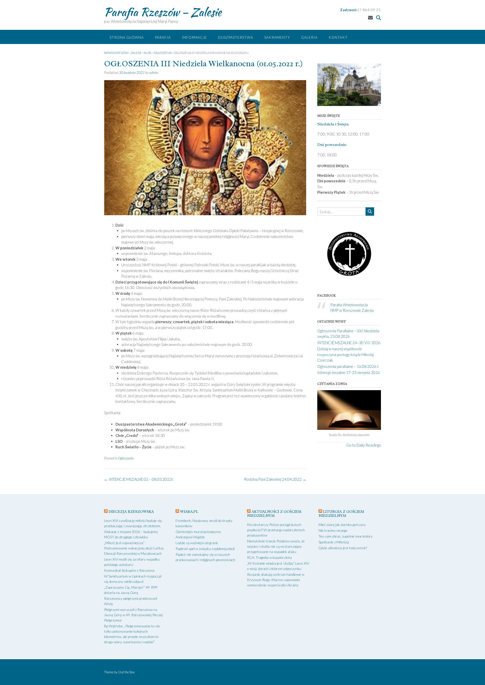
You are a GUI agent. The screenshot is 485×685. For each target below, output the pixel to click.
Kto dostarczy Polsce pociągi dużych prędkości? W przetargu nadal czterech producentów (276, 529)
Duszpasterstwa (235, 37)
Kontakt (338, 37)
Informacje (194, 37)
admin (153, 72)
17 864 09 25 (369, 10)
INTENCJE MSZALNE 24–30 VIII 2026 (348, 342)
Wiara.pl (189, 511)
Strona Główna (127, 37)
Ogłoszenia (126, 458)
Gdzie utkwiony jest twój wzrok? (343, 548)
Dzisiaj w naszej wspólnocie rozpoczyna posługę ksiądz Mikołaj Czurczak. (345, 354)
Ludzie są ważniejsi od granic (197, 543)
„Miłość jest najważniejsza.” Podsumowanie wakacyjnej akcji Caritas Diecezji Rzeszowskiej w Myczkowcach (134, 548)
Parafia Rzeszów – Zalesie (163, 12)
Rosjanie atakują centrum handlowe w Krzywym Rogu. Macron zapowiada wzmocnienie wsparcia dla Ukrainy (275, 579)
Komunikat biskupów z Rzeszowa (129, 570)
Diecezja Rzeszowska (131, 511)
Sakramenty (277, 37)
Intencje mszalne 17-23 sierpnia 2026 (348, 372)
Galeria (309, 37)
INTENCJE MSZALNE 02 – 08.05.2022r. (139, 479)
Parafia (163, 37)
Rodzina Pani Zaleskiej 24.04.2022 (275, 479)
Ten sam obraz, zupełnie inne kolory (346, 536)
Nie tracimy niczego (333, 530)
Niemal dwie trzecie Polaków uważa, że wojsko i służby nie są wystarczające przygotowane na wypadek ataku (276, 546)
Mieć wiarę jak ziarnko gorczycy (342, 524)
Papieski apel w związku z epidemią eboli (205, 548)
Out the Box (126, 672)
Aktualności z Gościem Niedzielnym (274, 513)
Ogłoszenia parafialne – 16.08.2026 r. (348, 366)
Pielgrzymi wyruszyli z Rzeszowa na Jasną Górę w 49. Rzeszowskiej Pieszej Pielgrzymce (133, 614)
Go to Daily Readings (363, 445)
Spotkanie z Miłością (334, 542)
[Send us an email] (370, 17)
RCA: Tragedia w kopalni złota (269, 557)
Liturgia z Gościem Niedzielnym (341, 513)
